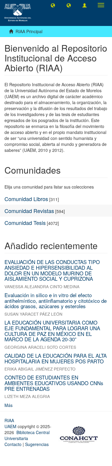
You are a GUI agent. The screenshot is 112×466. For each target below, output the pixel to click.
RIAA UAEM (11, 423)
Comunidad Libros (26, 199)
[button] (52, 5)
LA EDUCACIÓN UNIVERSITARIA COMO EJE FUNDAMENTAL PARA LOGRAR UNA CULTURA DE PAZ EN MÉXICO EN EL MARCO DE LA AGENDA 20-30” (52, 331)
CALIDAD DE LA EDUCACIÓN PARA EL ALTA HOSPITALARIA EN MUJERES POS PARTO (55, 358)
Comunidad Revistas (29, 211)
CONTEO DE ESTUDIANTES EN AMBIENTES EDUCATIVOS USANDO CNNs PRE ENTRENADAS (53, 383)
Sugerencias (37, 444)
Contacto (13, 444)
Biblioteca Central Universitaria (27, 435)
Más (8, 405)
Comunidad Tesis (25, 222)
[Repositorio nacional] (81, 434)
